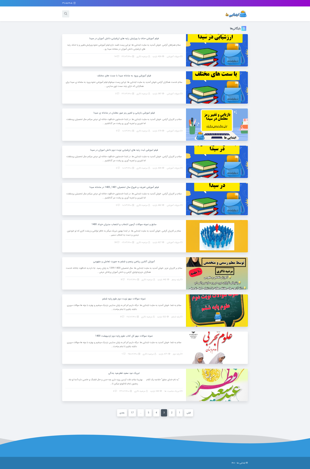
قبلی (189, 413)
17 (132, 413)
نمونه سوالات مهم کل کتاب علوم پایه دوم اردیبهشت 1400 (124, 336)
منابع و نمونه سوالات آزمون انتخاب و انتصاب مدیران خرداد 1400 (124, 224)
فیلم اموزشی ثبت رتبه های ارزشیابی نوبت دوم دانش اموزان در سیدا (124, 150)
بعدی (121, 413)
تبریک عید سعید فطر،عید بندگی (124, 373)
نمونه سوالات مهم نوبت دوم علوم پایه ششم (124, 299)
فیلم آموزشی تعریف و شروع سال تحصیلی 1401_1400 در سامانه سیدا (124, 187)
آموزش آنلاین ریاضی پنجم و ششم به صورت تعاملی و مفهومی (124, 262)
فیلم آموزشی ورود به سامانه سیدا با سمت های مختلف (124, 76)
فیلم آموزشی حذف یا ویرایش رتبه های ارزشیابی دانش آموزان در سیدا (124, 38)
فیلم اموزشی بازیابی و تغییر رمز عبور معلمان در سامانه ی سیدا (124, 113)
